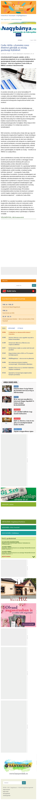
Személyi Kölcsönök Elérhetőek (10, 541)
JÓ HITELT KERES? (6, 546)
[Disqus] (18, 242)
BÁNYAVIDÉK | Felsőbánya (10, 533)
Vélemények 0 (20, 53)
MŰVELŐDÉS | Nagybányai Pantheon (13, 522)
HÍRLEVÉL (5, 280)
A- (33, 53)
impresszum (6, 789)
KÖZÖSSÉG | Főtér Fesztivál (10, 527)
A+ (31, 53)
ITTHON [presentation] (20, 328)
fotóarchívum (4, 15)
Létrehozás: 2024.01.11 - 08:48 (8, 53)
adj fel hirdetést (6, 556)
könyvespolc (12, 15)
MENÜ (18, 35)
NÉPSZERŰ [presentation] (11, 328)
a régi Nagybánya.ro (21, 15)
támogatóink (6, 793)
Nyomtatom (27, 53)
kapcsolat (5, 791)
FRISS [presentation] (4, 328)
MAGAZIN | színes (7, 504)
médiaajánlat (6, 795)
